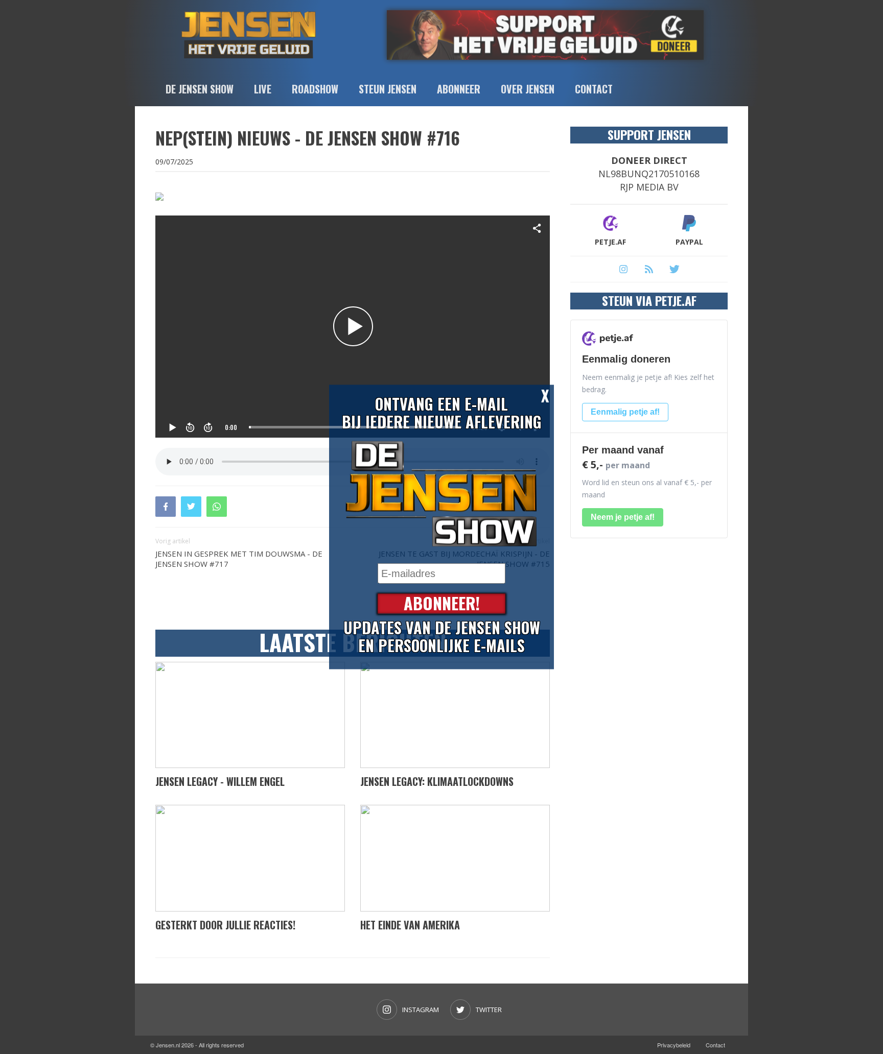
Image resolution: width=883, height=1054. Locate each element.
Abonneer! (442, 604)
